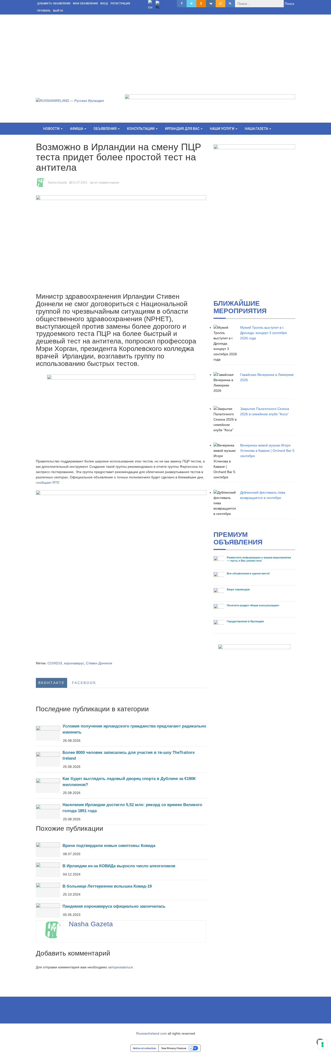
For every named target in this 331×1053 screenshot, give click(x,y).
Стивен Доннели (99, 663)
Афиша (77, 129)
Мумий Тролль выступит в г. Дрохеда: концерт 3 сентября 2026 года (263, 333)
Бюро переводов (238, 589)
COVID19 (54, 663)
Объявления (105, 129)
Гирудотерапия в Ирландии (245, 621)
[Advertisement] (165, 51)
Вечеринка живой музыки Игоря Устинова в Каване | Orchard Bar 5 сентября (267, 450)
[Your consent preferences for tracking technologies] (322, 1044)
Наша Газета (257, 129)
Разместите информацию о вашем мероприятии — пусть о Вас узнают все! (259, 559)
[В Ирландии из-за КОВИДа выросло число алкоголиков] (121, 870)
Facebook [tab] (84, 683)
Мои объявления (85, 3)
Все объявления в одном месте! (248, 573)
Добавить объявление (54, 3)
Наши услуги (222, 129)
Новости (51, 129)
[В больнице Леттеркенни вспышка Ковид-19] (121, 890)
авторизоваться (120, 967)
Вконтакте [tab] (51, 683)
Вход (104, 3)
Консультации (141, 129)
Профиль (44, 10)
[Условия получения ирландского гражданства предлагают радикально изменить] (121, 733)
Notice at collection (144, 1048)
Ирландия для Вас (182, 129)
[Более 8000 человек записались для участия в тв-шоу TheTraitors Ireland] (121, 759)
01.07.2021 (79, 182)
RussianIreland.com (151, 1033)
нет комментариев (106, 182)
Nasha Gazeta (57, 182)
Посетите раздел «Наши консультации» (253, 605)
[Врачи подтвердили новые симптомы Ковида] (121, 849)
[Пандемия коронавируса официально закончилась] (121, 910)
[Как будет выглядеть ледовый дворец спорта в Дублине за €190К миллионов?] (121, 785)
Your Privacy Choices (173, 1048)
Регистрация (120, 3)
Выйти (58, 10)
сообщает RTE (47, 482)
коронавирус (74, 663)
